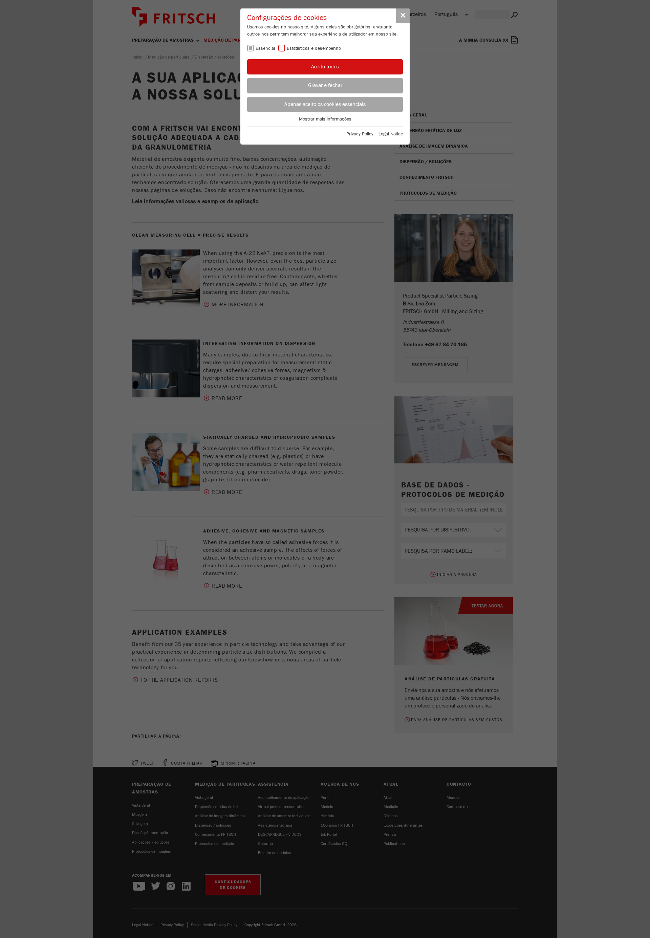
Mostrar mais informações (325, 119)
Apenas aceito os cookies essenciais (325, 104)
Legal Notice (390, 134)
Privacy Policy (359, 134)
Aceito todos (325, 67)
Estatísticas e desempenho (314, 48)
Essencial (265, 48)
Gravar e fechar (325, 85)
